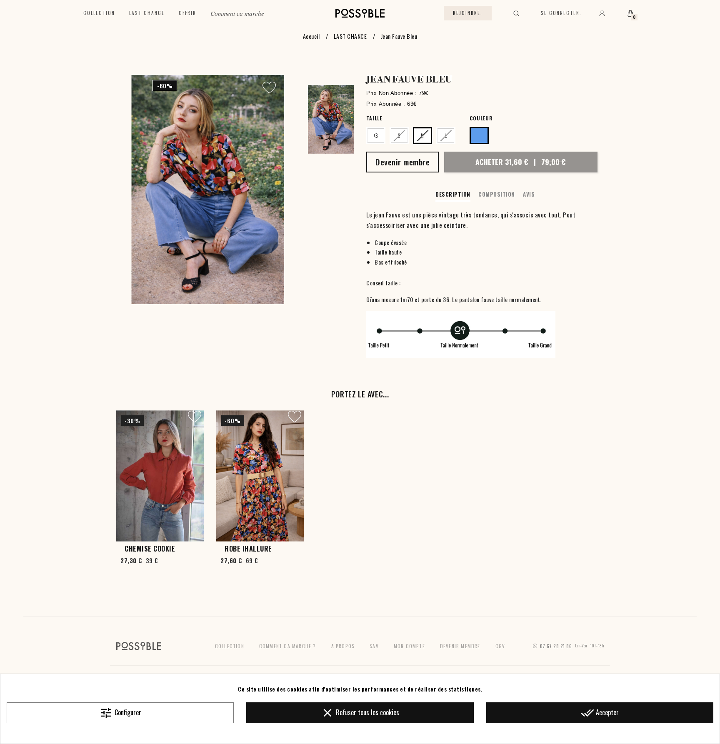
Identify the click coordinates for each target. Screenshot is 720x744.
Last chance (147, 13)
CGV (500, 645)
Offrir (187, 13)
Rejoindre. (467, 13)
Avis (529, 194)
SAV (374, 645)
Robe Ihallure (248, 549)
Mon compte (409, 645)
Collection (99, 13)
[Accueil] (360, 13)
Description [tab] (452, 194)
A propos (343, 645)
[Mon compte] (602, 13)
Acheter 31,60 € (520, 161)
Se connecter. (561, 13)
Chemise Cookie (150, 549)
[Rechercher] (516, 13)
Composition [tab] (496, 194)
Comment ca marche (237, 13)
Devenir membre (460, 645)
